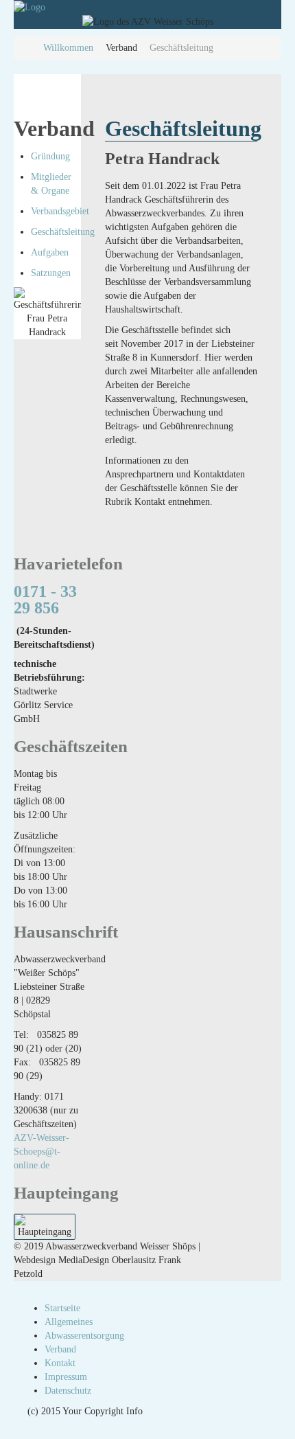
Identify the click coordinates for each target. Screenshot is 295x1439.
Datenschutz (68, 1390)
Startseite (62, 1308)
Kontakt (60, 1363)
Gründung (50, 156)
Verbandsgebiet (60, 211)
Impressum (66, 1377)
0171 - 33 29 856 (45, 599)
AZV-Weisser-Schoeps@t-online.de (41, 1151)
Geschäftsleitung (63, 232)
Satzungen (51, 273)
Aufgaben (50, 252)
